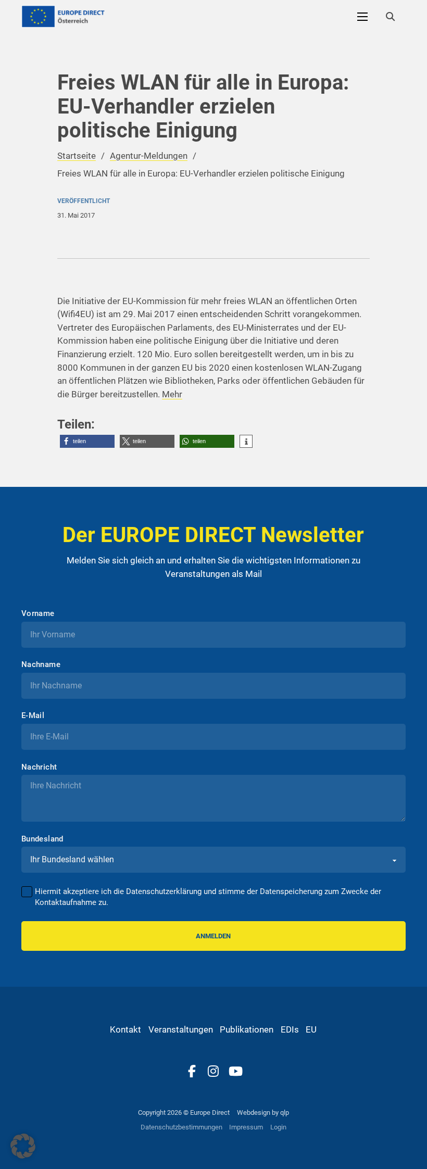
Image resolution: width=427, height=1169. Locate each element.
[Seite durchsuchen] (390, 16)
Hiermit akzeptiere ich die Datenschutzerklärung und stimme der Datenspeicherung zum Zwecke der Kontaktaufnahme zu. (208, 897)
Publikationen (246, 1029)
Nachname (40, 665)
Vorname (38, 614)
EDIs (290, 1029)
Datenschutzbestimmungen (181, 1127)
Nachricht (39, 767)
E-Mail (32, 716)
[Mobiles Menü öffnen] (362, 16)
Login (278, 1127)
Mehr (172, 394)
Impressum (246, 1127)
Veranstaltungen (180, 1029)
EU (311, 1029)
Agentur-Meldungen (148, 155)
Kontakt (125, 1029)
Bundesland (42, 839)
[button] (87, 441)
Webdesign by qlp (263, 1112)
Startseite (76, 155)
